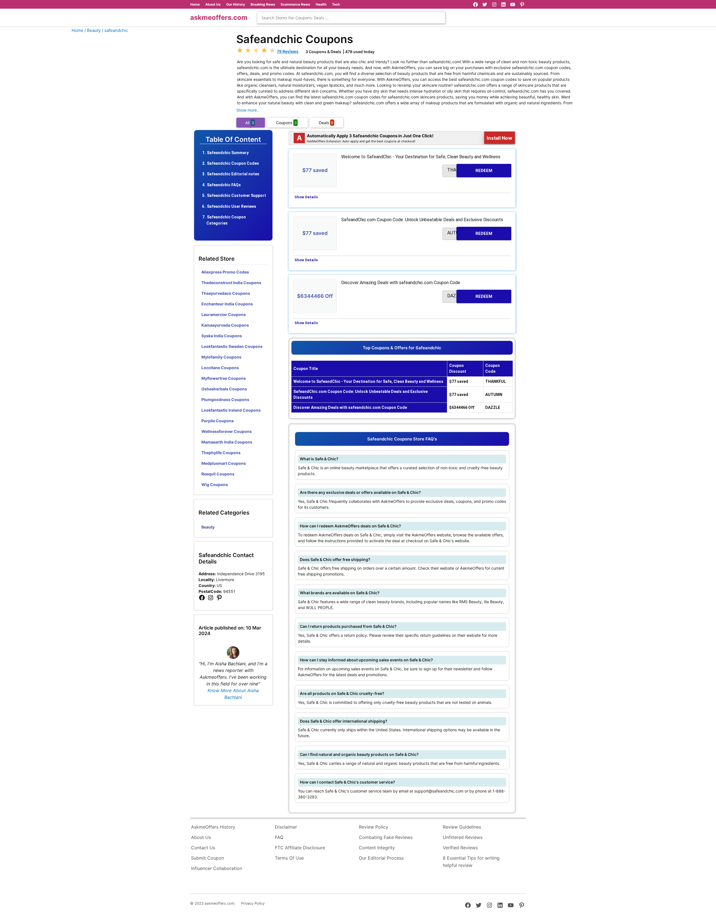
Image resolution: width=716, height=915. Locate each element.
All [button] (249, 122)
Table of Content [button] (233, 139)
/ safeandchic (115, 30)
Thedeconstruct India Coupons (231, 282)
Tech (336, 4)
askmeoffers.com (219, 17)
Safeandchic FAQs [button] (224, 185)
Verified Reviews (460, 847)
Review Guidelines (462, 827)
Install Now (499, 137)
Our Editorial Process (381, 858)
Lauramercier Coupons (223, 314)
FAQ (279, 837)
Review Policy (373, 827)
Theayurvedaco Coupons (225, 293)
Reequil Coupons (217, 473)
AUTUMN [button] (469, 233)
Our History (235, 4)
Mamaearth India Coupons (226, 442)
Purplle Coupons (217, 420)
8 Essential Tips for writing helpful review (471, 861)
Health (321, 4)
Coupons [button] (286, 122)
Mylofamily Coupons (221, 357)
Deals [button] (326, 122)
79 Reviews (287, 51)
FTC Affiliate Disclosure (300, 847)
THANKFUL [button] (469, 170)
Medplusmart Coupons (223, 463)
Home (195, 4)
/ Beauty (92, 30)
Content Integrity (377, 847)
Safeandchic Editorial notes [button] (233, 174)
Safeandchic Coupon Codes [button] (233, 163)
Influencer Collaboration (216, 868)
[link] (202, 597)
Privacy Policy (253, 903)
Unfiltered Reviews (462, 837)
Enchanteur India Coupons (227, 303)
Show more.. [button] (247, 110)
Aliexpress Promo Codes (225, 272)
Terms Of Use (289, 858)
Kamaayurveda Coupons (225, 325)
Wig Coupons (214, 484)
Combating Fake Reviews (386, 837)
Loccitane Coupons (220, 367)
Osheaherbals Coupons (224, 388)
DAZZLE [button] (469, 296)
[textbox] (351, 17)
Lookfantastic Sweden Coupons (232, 346)
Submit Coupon (207, 858)
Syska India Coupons (221, 335)
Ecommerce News (295, 4)
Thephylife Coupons (221, 452)
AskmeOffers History (213, 827)
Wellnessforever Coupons (226, 431)
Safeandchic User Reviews (231, 206)
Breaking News (263, 4)
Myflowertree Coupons (223, 378)
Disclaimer (286, 827)
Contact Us (203, 847)
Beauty (208, 527)
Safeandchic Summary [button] (228, 152)
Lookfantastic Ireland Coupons (231, 410)
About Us (213, 4)
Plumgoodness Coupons (225, 399)
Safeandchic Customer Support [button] (236, 195)
